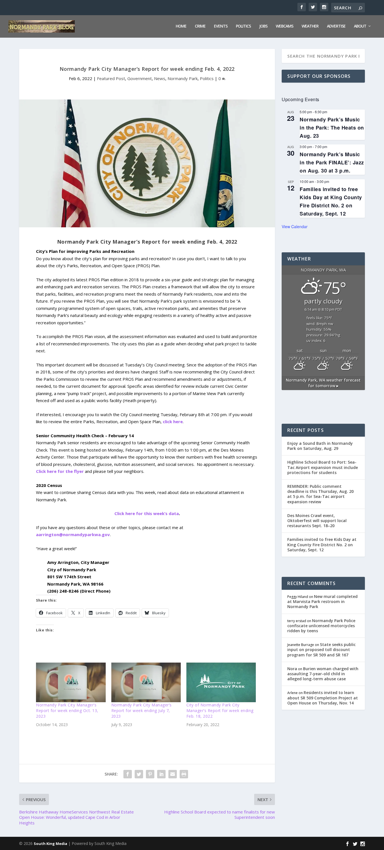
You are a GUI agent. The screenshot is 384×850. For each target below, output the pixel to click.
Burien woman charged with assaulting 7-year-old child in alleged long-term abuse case (322, 673)
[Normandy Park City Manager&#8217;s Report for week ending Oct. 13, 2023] (70, 682)
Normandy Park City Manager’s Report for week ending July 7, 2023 (141, 710)
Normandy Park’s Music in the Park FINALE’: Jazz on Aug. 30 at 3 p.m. (332, 162)
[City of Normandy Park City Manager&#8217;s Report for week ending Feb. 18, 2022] (221, 682)
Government (139, 78)
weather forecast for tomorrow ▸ (323, 382)
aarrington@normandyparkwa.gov (73, 534)
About (360, 26)
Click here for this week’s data (146, 513)
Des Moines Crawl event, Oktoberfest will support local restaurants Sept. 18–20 (317, 520)
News (159, 78)
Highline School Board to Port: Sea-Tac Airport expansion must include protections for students (322, 467)
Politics (243, 26)
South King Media (50, 843)
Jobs (263, 26)
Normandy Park (183, 78)
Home (181, 26)
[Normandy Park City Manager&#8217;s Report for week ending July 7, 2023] (146, 682)
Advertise (336, 26)
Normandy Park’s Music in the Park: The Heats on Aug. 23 (332, 127)
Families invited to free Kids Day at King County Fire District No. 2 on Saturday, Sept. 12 (321, 544)
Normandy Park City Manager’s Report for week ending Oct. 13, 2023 (67, 710)
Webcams (284, 26)
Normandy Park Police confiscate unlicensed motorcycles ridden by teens (321, 625)
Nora (292, 668)
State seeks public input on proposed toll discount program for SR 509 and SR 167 (321, 649)
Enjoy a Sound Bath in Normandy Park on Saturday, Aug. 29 (320, 446)
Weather (310, 26)
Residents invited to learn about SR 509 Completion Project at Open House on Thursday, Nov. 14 (322, 697)
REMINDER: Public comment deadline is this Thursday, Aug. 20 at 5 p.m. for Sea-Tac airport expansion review (320, 494)
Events (220, 26)
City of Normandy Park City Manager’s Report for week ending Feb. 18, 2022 (220, 710)
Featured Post (111, 78)
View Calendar (295, 226)
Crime (200, 26)
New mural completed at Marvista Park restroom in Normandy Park (322, 601)
